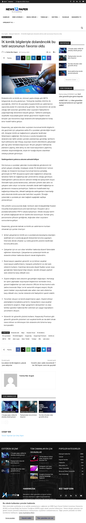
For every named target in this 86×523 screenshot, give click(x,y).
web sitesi (46, 339)
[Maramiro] (17, 9)
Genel (41, 412)
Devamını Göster (71, 80)
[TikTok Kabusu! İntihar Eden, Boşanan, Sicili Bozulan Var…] (34, 458)
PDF (9, 339)
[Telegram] (44, 58)
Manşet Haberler (14, 34)
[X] (80, 1)
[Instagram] (74, 1)
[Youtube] (83, 1)
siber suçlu (16, 339)
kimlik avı (51, 336)
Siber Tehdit (25, 339)
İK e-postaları (6, 336)
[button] (81, 27)
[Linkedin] (77, 1)
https (22, 332)
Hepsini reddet (26, 518)
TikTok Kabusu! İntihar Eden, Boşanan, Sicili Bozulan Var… (46, 458)
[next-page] (6, 422)
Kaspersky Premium (40, 336)
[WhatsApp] (28, 58)
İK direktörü (40, 332)
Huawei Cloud (31, 332)
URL (40, 339)
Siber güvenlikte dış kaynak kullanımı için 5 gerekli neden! (70, 102)
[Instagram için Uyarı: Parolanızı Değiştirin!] (34, 468)
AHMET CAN (63, 100)
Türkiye (34, 339)
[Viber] (49, 58)
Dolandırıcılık (15, 332)
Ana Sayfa (5, 34)
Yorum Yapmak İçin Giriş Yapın (13, 436)
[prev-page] (3, 422)
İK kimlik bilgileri (18, 336)
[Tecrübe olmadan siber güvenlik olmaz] (47, 407)
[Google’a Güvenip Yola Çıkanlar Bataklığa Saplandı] (34, 476)
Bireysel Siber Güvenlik (8, 412)
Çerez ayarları (10, 518)
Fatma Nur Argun (12, 52)
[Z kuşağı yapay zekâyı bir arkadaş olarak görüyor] (10, 407)
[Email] (38, 58)
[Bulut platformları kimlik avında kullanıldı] (63, 73)
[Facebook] (70, 1)
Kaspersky (28, 336)
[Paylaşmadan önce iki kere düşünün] (28, 407)
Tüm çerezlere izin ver (45, 518)
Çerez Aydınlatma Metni (26, 513)
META (4, 339)
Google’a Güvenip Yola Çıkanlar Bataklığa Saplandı (46, 476)
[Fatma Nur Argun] (3, 52)
